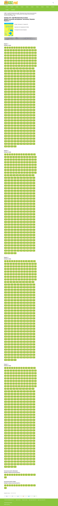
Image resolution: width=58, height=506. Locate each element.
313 (21, 229)
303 (21, 120)
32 (21, 52)
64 (10, 60)
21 (24, 50)
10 (26, 47)
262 (18, 216)
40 (10, 55)
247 (33, 104)
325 (27, 125)
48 (32, 55)
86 (5, 65)
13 (34, 47)
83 (29, 63)
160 (12, 190)
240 (12, 104)
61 (35, 164)
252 (18, 107)
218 (5, 99)
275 (27, 112)
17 (13, 50)
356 (30, 133)
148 (5, 81)
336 (30, 128)
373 (21, 138)
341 (15, 130)
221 (15, 99)
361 (15, 242)
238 (5, 104)
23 (29, 50)
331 (15, 128)
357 (33, 133)
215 (27, 203)
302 (18, 120)
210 (12, 203)
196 (30, 91)
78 (16, 63)
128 (5, 76)
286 (30, 115)
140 (12, 78)
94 (27, 65)
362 (18, 242)
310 (12, 229)
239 (8, 104)
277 (33, 112)
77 (13, 63)
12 (31, 47)
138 (5, 78)
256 (30, 107)
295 (27, 117)
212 (18, 203)
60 (32, 164)
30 (16, 52)
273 (21, 112)
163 (21, 190)
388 (5, 143)
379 (8, 141)
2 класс (12, 6)
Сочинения (13, 9)
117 (33, 177)
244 (24, 104)
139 (8, 78)
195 (27, 91)
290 (12, 117)
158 (5, 190)
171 (15, 86)
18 (16, 50)
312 (18, 229)
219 (8, 99)
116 (30, 177)
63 (8, 60)
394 (24, 143)
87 (8, 65)
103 (20, 68)
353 (21, 133)
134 (24, 76)
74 (5, 63)
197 (33, 91)
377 (33, 138)
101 (14, 68)
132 (18, 76)
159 (8, 190)
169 (8, 86)
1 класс (6, 6)
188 (5, 91)
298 (5, 120)
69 (24, 60)
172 (18, 86)
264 (24, 216)
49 (35, 55)
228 (5, 102)
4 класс (22, 6)
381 (15, 141)
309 (8, 229)
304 (24, 120)
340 (12, 130)
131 (15, 76)
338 (5, 130)
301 (15, 120)
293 (21, 117)
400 (12, 146)
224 (24, 99)
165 (27, 190)
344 (24, 130)
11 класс (7, 9)
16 (10, 50)
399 (8, 146)
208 (5, 203)
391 (15, 143)
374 (24, 138)
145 (27, 78)
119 (8, 73)
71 (29, 60)
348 (5, 133)
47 (29, 55)
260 (12, 216)
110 (12, 177)
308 (5, 229)
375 (27, 138)
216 (30, 203)
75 (8, 63)
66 (16, 60)
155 (27, 81)
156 (30, 81)
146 (30, 78)
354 (24, 133)
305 (27, 120)
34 (27, 52)
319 (8, 125)
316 (30, 229)
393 (21, 143)
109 (8, 177)
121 (15, 73)
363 (21, 242)
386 (30, 141)
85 (35, 63)
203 (21, 94)
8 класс (42, 6)
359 (8, 242)
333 (21, 128)
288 (5, 117)
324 (24, 125)
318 (5, 125)
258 (5, 216)
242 (18, 104)
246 (30, 104)
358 (5, 242)
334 (24, 128)
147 (33, 78)
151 (15, 81)
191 (15, 91)
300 (12, 120)
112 (18, 177)
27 (8, 52)
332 (18, 128)
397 (33, 143)
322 (18, 125)
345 (27, 130)
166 (30, 190)
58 (27, 164)
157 (33, 81)
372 (18, 138)
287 (33, 115)
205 (27, 94)
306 (30, 120)
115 (27, 177)
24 (32, 50)
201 (15, 94)
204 (24, 94)
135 (27, 76)
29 (13, 52)
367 (33, 242)
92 (21, 65)
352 (18, 133)
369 (8, 138)
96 (32, 65)
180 (12, 89)
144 (24, 78)
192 (18, 91)
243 (21, 104)
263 (21, 216)
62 (5, 60)
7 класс (37, 6)
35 (29, 52)
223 (21, 99)
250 (12, 107)
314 (24, 229)
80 (21, 63)
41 (13, 55)
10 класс (52, 6)
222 (18, 99)
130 (12, 76)
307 (33, 120)
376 (30, 138)
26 (5, 52)
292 (18, 117)
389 (8, 143)
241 (15, 104)
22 (27, 50)
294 (24, 117)
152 (18, 81)
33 (24, 52)
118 (5, 73)
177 (33, 86)
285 (27, 115)
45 (24, 55)
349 (8, 133)
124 (24, 73)
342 (18, 130)
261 (15, 216)
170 (12, 86)
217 (33, 203)
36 (32, 52)
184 (24, 89)
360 (12, 242)
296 (30, 117)
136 (30, 76)
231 (15, 102)
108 (5, 177)
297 (33, 117)
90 (16, 65)
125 (27, 73)
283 (21, 115)
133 (21, 76)
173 (21, 86)
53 (13, 164)
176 (30, 86)
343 (21, 130)
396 (30, 143)
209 (8, 203)
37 (35, 52)
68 (21, 60)
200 (12, 94)
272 (18, 112)
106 (29, 68)
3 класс (17, 6)
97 (35, 65)
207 (33, 94)
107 (33, 68)
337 (33, 128)
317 (33, 229)
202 (18, 94)
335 (27, 128)
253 (21, 107)
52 (10, 164)
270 (12, 112)
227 (33, 99)
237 (33, 102)
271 (15, 112)
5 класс (27, 6)
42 (16, 55)
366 (30, 242)
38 (5, 55)
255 (27, 107)
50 (5, 164)
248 (5, 107)
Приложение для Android (8, 502)
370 (12, 138)
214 (24, 203)
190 (12, 91)
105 (26, 68)
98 (5, 68)
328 (5, 128)
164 (24, 190)
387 (33, 141)
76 (10, 63)
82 (27, 63)
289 (8, 117)
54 (16, 164)
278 (5, 115)
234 (24, 102)
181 (15, 89)
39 (8, 55)
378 (5, 141)
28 (10, 52)
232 (18, 102)
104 (23, 68)
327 (33, 125)
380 (12, 141)
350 (12, 133)
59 (29, 164)
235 (27, 102)
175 (27, 86)
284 (24, 115)
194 (24, 91)
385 (27, 141)
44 (21, 55)
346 (30, 130)
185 (27, 89)
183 (21, 89)
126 (30, 73)
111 (15, 177)
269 (8, 112)
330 (12, 128)
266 (30, 216)
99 (8, 68)
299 (8, 120)
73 (35, 60)
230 (12, 102)
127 (33, 73)
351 (15, 133)
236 (30, 102)
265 (27, 216)
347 (33, 130)
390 (12, 143)
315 (27, 229)
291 (15, 117)
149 (8, 81)
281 (15, 115)
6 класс (32, 6)
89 (13, 65)
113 (21, 177)
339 (8, 130)
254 (24, 107)
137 (33, 76)
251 (15, 107)
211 (15, 203)
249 (8, 107)
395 (27, 143)
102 (17, 68)
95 (29, 65)
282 (18, 115)
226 (30, 99)
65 (13, 60)
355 (27, 133)
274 (24, 112)
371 (15, 138)
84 (32, 63)
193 (21, 91)
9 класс (47, 6)
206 (30, 94)
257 (33, 107)
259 (8, 216)
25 (35, 50)
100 (11, 68)
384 (24, 141)
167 (33, 190)
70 (27, 60)
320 (12, 125)
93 (24, 65)
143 (21, 78)
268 (5, 112)
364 (24, 242)
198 (5, 94)
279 (8, 115)
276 (30, 112)
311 (15, 229)
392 (18, 143)
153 (21, 81)
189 (8, 91)
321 (15, 125)
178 (5, 89)
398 (5, 146)
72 (32, 60)
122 (18, 73)
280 (12, 115)
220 (12, 99)
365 (27, 242)
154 (24, 81)
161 (15, 190)
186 (30, 89)
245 (27, 104)
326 (30, 125)
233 (21, 102)
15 (8, 50)
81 (24, 63)
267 (33, 216)
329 (8, 128)
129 (8, 76)
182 (18, 89)
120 (12, 73)
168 (5, 86)
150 (12, 81)
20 (21, 50)
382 (18, 141)
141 (15, 78)
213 (21, 203)
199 (8, 94)
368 (5, 138)
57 (24, 164)
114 (24, 177)
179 (8, 89)
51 (8, 164)
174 (24, 86)
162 (18, 190)
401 (15, 146)
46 (27, 55)
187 (33, 89)
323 (21, 125)
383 (21, 141)
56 (21, 164)
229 (8, 102)
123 (21, 73)
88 (10, 65)
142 (18, 78)
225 (27, 99)
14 (5, 50)
